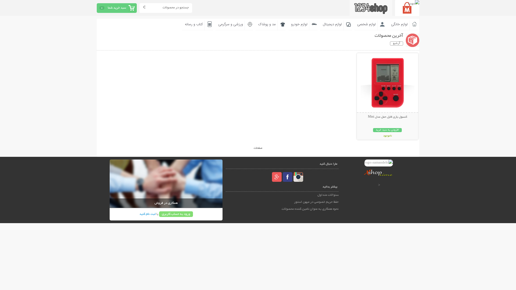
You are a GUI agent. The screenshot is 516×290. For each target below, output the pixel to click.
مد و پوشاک (267, 24)
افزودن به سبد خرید (387, 130)
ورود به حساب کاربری (176, 214)
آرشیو (396, 43)
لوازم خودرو (299, 24)
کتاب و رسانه (194, 24)
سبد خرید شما (117, 8)
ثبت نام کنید (147, 214)
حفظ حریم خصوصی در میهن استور (316, 202)
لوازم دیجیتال (332, 24)
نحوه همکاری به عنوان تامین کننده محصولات (310, 209)
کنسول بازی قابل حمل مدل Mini (387, 117)
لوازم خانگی (399, 24)
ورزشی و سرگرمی (230, 24)
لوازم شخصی (366, 24)
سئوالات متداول (328, 195)
